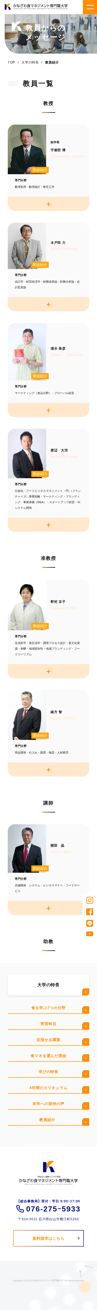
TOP (11, 62)
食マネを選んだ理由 (48, 1056)
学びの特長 (49, 1072)
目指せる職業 (48, 1040)
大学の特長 (30, 62)
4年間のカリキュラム (48, 1088)
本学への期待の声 (48, 1104)
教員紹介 (48, 1120)
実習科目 (48, 1024)
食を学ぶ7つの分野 (48, 1008)
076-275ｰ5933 (53, 1209)
